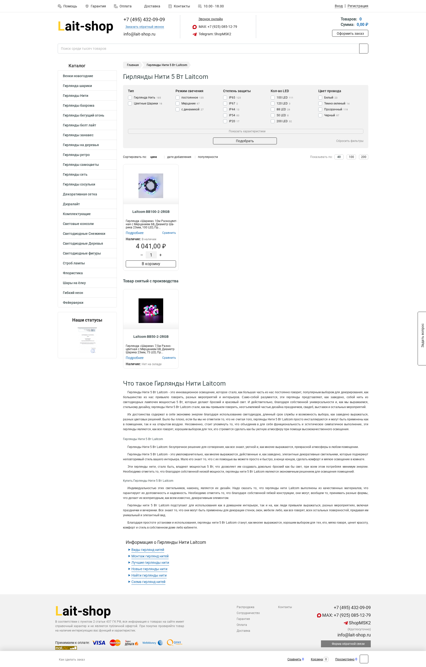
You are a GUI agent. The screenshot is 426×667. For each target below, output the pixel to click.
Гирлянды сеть (75, 174)
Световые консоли (78, 224)
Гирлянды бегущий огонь (83, 115)
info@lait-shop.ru (354, 634)
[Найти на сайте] (363, 48)
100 (351, 157)
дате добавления (179, 157)
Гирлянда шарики (77, 86)
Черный (331, 115)
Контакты (182, 6)
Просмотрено (345, 659)
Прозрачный (336, 109)
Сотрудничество (248, 613)
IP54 (234, 115)
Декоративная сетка (80, 194)
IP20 (234, 121)
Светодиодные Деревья (83, 243)
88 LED (283, 109)
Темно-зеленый (337, 103)
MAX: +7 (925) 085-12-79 (217, 27)
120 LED (283, 103)
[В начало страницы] (364, 659)
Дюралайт (71, 204)
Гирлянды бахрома (78, 105)
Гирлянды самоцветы (81, 165)
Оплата (126, 6)
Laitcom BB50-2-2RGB (151, 337)
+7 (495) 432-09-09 (143, 19)
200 (363, 157)
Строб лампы (74, 263)
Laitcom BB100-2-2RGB (151, 212)
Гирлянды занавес (78, 135)
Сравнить (294, 659)
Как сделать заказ (72, 659)
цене (153, 157)
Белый (330, 97)
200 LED (284, 121)
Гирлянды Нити (75, 96)
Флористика (73, 273)
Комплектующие (77, 214)
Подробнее (134, 233)
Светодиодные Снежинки (84, 234)
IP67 (233, 103)
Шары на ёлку (74, 283)
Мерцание (190, 103)
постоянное (192, 97)
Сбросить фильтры (349, 141)
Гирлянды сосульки (79, 184)
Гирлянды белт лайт (79, 125)
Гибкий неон (73, 293)
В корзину (151, 263)
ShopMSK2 (359, 622)
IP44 (234, 109)
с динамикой (192, 109)
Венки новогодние (78, 76)
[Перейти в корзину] (335, 22)
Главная (133, 65)
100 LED (285, 97)
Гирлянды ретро (76, 155)
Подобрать (245, 141)
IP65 (235, 97)
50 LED (283, 115)
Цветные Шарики (148, 103)
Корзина (317, 659)
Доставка (151, 6)
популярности (208, 157)
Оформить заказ (350, 33)
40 (339, 157)
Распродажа (245, 607)
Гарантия (98, 6)
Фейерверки (73, 303)
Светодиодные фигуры (82, 253)
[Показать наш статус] (87, 340)
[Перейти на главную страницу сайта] (85, 26)
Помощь (70, 6)
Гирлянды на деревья (81, 145)
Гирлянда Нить (147, 97)
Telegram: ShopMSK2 (214, 34)
